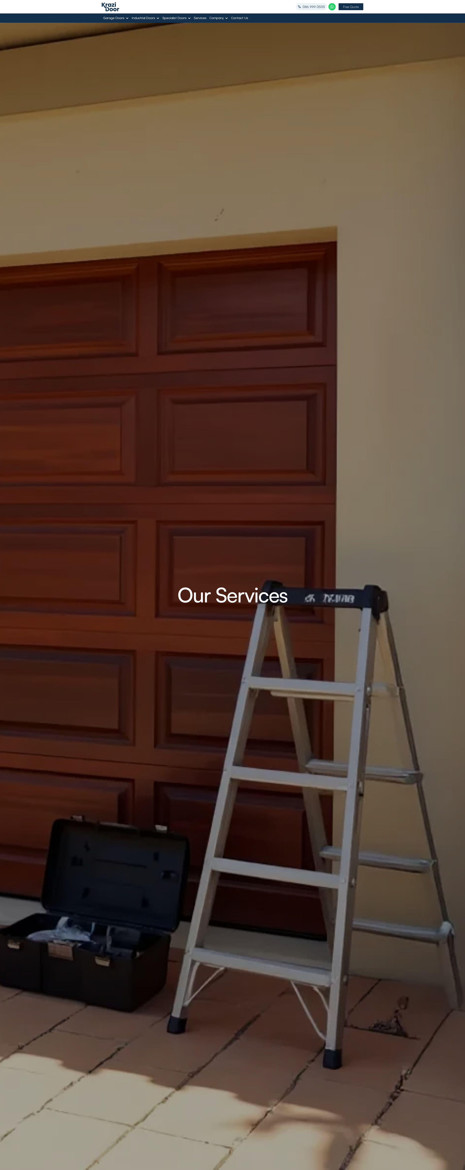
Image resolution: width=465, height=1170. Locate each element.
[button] (116, 18)
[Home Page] (110, 6)
